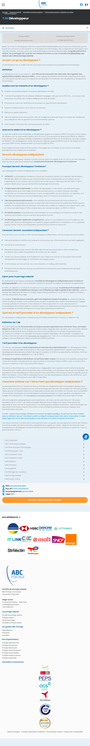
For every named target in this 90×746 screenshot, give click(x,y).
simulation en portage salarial (39, 395)
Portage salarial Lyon (9, 648)
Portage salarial (23, 36)
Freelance (5, 633)
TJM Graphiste (10, 468)
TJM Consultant (10, 440)
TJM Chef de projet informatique (17, 447)
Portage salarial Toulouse (11, 655)
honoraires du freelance (38, 336)
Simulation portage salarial (65, 36)
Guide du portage (8, 620)
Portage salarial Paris (9, 645)
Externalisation (7, 630)
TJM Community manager (15, 444)
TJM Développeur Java (13, 451)
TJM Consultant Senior (13, 458)
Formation (5, 635)
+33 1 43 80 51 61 (7, 607)
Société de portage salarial (12, 615)
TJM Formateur (10, 465)
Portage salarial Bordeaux (11, 650)
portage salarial (9, 283)
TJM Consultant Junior (13, 454)
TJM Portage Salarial (12, 475)
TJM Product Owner (12, 479)
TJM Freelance (10, 461)
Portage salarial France (10, 643)
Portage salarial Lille (9, 658)
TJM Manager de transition (15, 472)
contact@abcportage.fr (10, 604)
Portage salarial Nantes (10, 653)
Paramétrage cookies (54, 732)
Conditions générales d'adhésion (33, 732)
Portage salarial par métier (24, 40)
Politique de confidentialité (73, 732)
